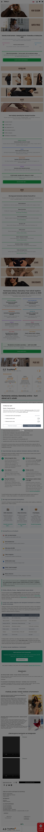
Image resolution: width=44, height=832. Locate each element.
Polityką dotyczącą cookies (29, 410)
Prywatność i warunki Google (23, 412)
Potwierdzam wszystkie (32, 425)
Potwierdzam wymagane (12, 425)
